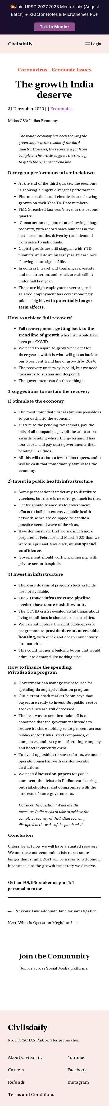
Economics (61, 108)
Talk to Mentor (55, 26)
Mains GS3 (17, 120)
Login (96, 43)
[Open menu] (87, 44)
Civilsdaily (20, 43)
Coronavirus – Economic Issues (54, 69)
